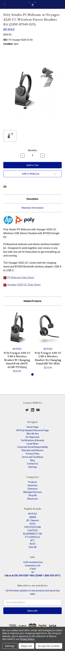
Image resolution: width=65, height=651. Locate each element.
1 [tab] (32, 374)
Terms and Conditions (32, 457)
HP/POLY (32, 514)
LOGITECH (32, 530)
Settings (10, 646)
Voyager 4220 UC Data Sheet (23, 284)
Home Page (32, 427)
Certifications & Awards (32, 440)
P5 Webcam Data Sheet (20, 277)
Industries (32, 485)
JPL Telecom (32, 520)
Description (32, 198)
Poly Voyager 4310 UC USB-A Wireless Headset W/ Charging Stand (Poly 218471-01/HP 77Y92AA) (17, 360)
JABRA (32, 517)
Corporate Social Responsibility (32, 447)
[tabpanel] (17, 341)
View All (32, 547)
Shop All (32, 495)
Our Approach (32, 437)
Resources (32, 498)
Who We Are (33, 433)
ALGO (32, 543)
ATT (32, 540)
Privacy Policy (32, 453)
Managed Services (32, 492)
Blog (32, 460)
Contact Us (32, 463)
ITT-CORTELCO (32, 537)
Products (32, 482)
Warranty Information (32, 207)
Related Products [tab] (32, 301)
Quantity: (32, 150)
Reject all (26, 646)
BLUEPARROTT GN (32, 534)
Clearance (32, 488)
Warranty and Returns (32, 450)
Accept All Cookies (49, 646)
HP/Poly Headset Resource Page (32, 430)
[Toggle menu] (4, 4)
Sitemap (32, 467)
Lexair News (32, 443)
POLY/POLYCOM (32, 527)
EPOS (32, 524)
